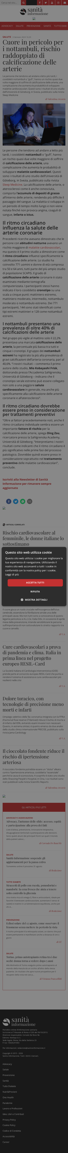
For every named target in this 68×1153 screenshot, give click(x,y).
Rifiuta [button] (35, 591)
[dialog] (34, 576)
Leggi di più (12, 574)
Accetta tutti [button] (35, 582)
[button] (34, 600)
